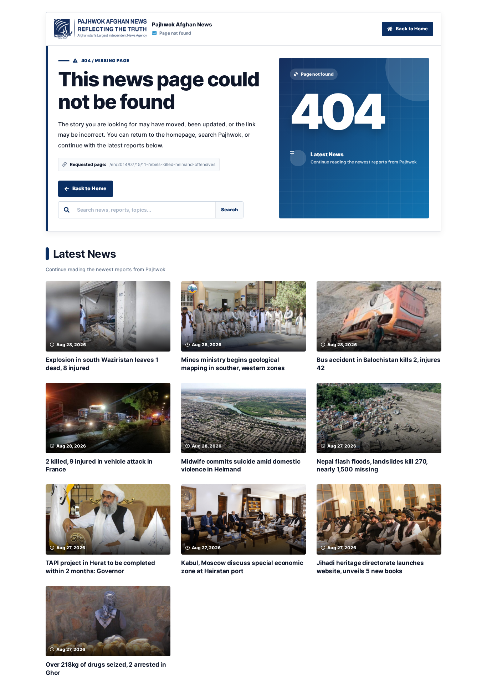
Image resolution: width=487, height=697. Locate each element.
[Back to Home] (100, 29)
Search (229, 209)
